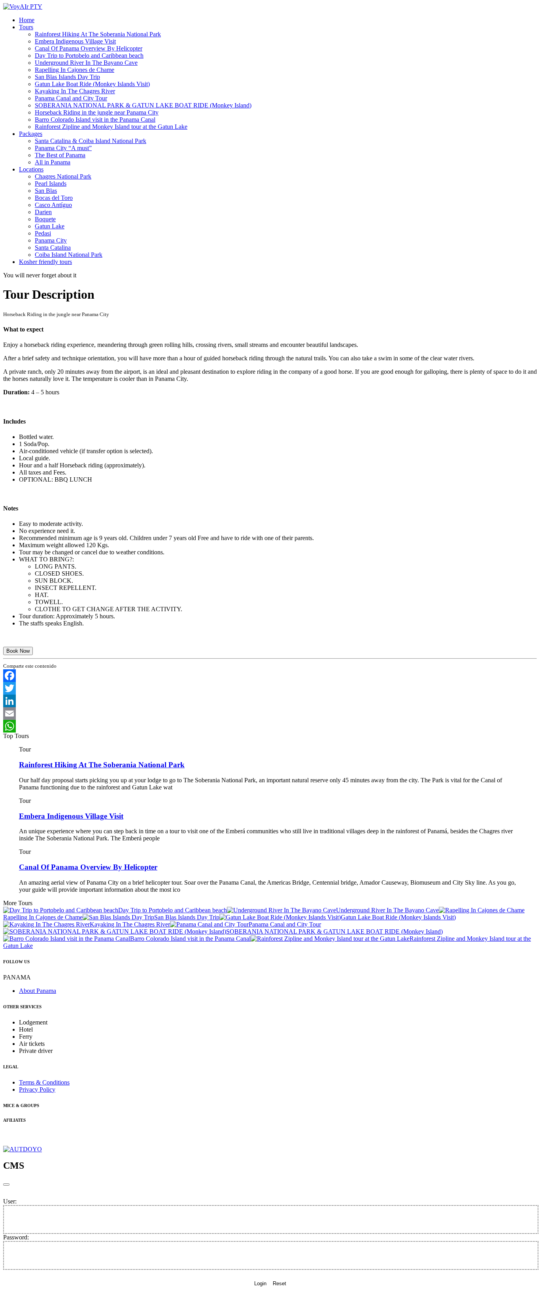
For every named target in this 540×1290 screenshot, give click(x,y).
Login (260, 1283)
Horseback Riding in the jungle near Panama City (97, 112)
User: (10, 1201)
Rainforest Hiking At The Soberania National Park (98, 34)
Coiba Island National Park (68, 254)
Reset (279, 1283)
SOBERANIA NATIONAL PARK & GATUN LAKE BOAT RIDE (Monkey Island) (143, 105)
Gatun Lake (49, 226)
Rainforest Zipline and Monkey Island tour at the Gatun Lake (111, 126)
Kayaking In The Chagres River (75, 91)
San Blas (46, 190)
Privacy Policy (37, 1089)
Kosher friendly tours (45, 261)
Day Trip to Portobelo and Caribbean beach (89, 55)
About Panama (37, 990)
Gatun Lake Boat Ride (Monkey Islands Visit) (92, 84)
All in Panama (52, 162)
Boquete (45, 219)
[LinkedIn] (270, 701)
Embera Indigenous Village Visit (75, 41)
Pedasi (43, 233)
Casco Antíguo (53, 205)
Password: (16, 1237)
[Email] (270, 713)
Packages (30, 133)
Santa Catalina (53, 247)
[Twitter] (270, 688)
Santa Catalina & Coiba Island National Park (90, 140)
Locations (31, 169)
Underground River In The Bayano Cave (86, 62)
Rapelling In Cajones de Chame (74, 69)
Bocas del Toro (54, 197)
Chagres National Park (63, 176)
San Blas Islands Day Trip (67, 76)
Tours (26, 27)
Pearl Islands (50, 183)
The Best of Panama (60, 155)
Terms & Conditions (44, 1082)
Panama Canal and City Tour (71, 98)
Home (26, 20)
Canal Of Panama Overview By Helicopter (88, 48)
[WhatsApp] (270, 726)
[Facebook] (270, 675)
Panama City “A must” (63, 148)
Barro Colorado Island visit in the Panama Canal (95, 119)
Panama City (51, 240)
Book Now (18, 651)
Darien (43, 212)
